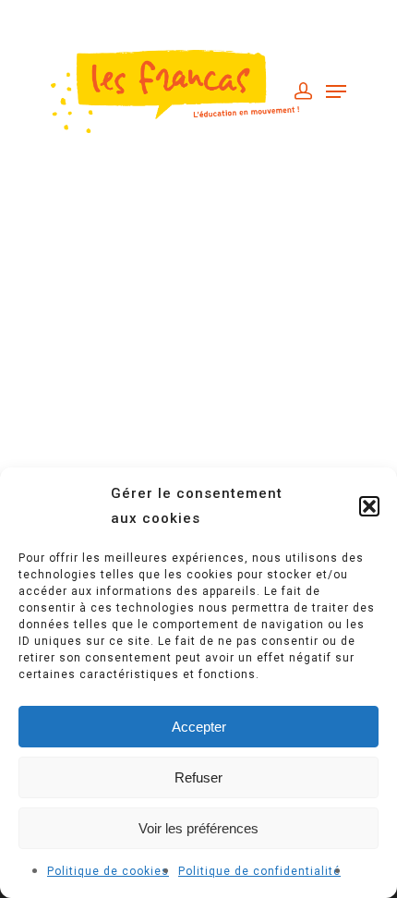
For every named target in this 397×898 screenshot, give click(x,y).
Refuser (198, 777)
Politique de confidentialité (259, 871)
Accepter (199, 726)
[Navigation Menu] (336, 91)
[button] (369, 506)
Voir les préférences (198, 828)
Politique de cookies (108, 871)
